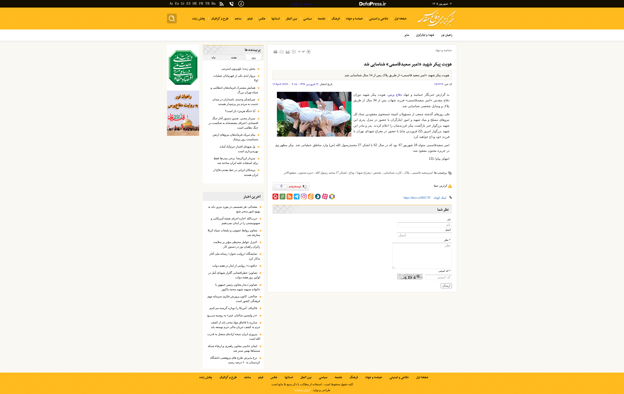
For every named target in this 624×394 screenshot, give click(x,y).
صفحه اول (422, 377)
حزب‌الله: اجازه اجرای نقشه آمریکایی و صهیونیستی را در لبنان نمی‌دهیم (235, 221)
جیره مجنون (305, 172)
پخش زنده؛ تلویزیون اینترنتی (238, 68)
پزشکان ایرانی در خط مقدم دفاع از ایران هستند (235, 172)
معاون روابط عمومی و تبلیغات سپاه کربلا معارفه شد (234, 233)
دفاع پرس (395, 94)
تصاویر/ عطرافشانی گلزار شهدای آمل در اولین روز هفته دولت (234, 275)
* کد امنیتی (445, 271)
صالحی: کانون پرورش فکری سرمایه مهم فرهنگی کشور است (233, 299)
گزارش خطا (440, 185)
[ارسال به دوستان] (282, 51)
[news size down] (294, 51)
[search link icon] (282, 196)
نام (449, 219)
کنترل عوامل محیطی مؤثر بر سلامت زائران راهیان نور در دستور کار (236, 244)
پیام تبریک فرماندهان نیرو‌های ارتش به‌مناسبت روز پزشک (235, 137)
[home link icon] (275, 196)
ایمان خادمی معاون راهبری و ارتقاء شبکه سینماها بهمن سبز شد (234, 348)
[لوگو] (436, 27)
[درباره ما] (241, 3)
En (177, 3)
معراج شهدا (364, 172)
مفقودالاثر (290, 172)
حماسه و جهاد (443, 50)
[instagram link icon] (304, 196)
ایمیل (448, 229)
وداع (351, 172)
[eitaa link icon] (311, 196)
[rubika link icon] (332, 196)
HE (195, 3)
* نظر (447, 240)
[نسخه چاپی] (276, 51)
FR (201, 3)
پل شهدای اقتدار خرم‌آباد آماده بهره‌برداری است (239, 149)
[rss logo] (221, 4)
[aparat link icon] (325, 196)
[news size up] (309, 51)
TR (207, 3)
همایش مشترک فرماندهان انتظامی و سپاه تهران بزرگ (234, 90)
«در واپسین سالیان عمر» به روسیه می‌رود (232, 315)
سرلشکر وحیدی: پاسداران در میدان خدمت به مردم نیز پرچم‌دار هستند (235, 102)
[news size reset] (302, 51)
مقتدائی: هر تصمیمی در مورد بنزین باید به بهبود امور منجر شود (234, 209)
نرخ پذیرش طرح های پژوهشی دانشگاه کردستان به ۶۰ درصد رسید (235, 360)
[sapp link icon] (318, 196)
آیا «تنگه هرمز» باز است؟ (239, 111)
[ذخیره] (288, 52)
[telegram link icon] (297, 196)
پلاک (406, 172)
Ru (213, 3)
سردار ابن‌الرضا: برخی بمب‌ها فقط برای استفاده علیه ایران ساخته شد (236, 161)
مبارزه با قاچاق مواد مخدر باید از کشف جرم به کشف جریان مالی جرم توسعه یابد (235, 325)
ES (188, 3)
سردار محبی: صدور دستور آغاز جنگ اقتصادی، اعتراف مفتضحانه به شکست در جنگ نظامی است (233, 123)
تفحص (377, 172)
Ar (171, 3)
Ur (183, 3)
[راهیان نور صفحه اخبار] (183, 113)
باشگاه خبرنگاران (301, 4)
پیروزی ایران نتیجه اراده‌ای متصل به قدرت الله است (233, 336)
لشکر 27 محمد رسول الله (331, 172)
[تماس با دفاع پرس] (231, 3)
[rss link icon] (289, 196)
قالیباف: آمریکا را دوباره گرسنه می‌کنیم (233, 308)
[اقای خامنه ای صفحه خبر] (183, 68)
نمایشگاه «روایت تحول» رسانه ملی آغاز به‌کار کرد (234, 256)
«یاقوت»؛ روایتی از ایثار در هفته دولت (234, 265)
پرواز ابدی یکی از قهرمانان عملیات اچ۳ (235, 78)
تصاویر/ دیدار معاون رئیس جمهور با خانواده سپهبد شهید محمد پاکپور (237, 287)
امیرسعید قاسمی (422, 172)
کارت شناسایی (392, 172)
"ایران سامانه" (302, 390)
